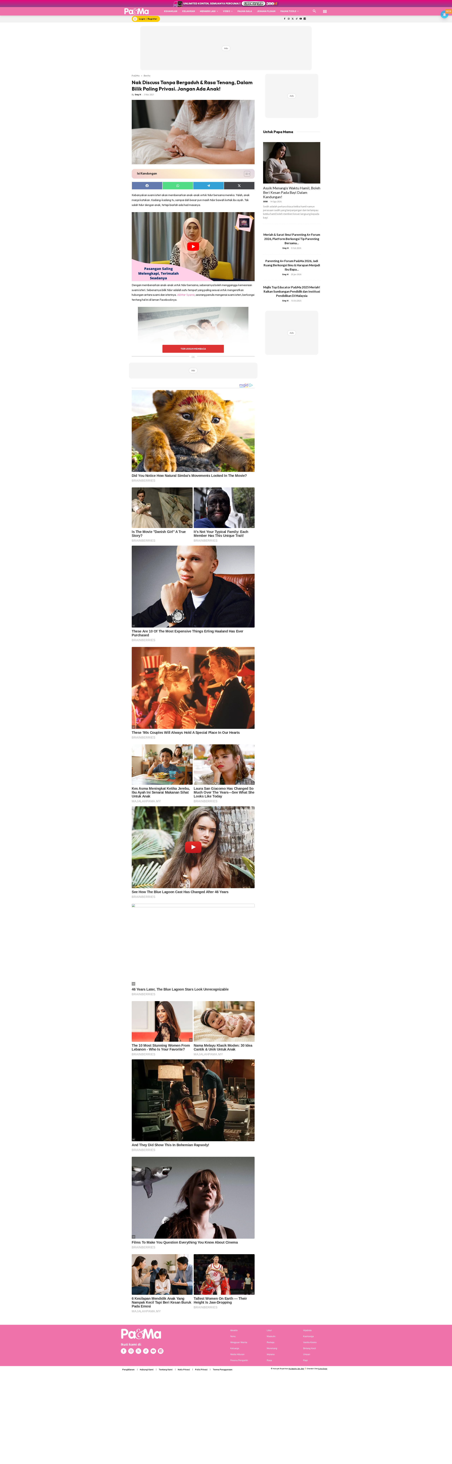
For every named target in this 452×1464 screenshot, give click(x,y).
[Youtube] (301, 19)
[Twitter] (293, 19)
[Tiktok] (297, 19)
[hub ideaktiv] (324, 10)
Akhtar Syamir (186, 294)
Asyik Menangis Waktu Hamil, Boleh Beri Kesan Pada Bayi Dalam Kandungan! (291, 192)
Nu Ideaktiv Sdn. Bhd (296, 1369)
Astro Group (322, 1369)
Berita (147, 75)
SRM (265, 201)
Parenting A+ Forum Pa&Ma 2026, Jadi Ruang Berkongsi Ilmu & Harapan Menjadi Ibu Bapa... (292, 265)
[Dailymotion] (305, 19)
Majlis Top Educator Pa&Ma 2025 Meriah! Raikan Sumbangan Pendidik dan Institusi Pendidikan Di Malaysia (291, 291)
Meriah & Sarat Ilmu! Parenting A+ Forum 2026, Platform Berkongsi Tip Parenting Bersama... (291, 239)
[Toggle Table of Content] (245, 174)
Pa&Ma (135, 75)
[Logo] (136, 11)
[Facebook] (284, 19)
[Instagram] (289, 19)
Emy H (138, 94)
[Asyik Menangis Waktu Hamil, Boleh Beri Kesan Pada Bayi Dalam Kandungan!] (291, 163)
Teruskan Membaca (193, 348)
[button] (314, 11)
